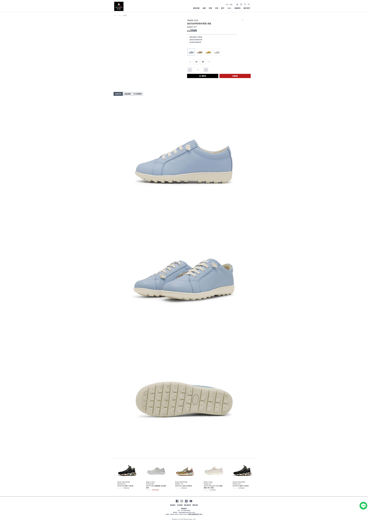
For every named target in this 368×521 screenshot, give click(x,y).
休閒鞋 (125, 15)
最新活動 (196, 8)
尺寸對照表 (138, 94)
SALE (229, 8)
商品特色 (118, 94)
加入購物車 (202, 76)
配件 (222, 8)
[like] (242, 20)
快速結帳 (235, 76)
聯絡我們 (184, 508)
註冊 (231, 4)
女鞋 (216, 8)
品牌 (204, 8)
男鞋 (210, 8)
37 (196, 62)
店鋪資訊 (237, 8)
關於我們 (247, 8)
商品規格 (127, 94)
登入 (227, 4)
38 (203, 62)
